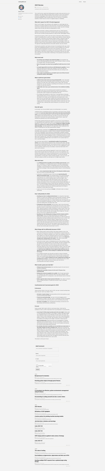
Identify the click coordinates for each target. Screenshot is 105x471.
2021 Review (38, 406)
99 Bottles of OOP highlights (42, 411)
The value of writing (40, 450)
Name (37, 353)
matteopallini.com (22, 1)
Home (80, 1)
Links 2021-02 (39, 431)
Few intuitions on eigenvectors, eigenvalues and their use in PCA (52, 455)
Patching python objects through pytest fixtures (47, 380)
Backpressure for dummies (42, 375)
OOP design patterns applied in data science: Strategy (49, 435)
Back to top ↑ (68, 385)
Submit (37, 369)
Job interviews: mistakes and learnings (45, 421)
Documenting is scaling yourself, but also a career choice (50, 396)
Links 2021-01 (38, 440)
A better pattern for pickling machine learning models (49, 416)
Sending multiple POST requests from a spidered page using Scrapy (51, 461)
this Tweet (42, 15)
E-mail (37, 358)
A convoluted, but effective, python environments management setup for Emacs (52, 391)
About (84, 1)
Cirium (64, 33)
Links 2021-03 (39, 426)
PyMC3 (50, 74)
